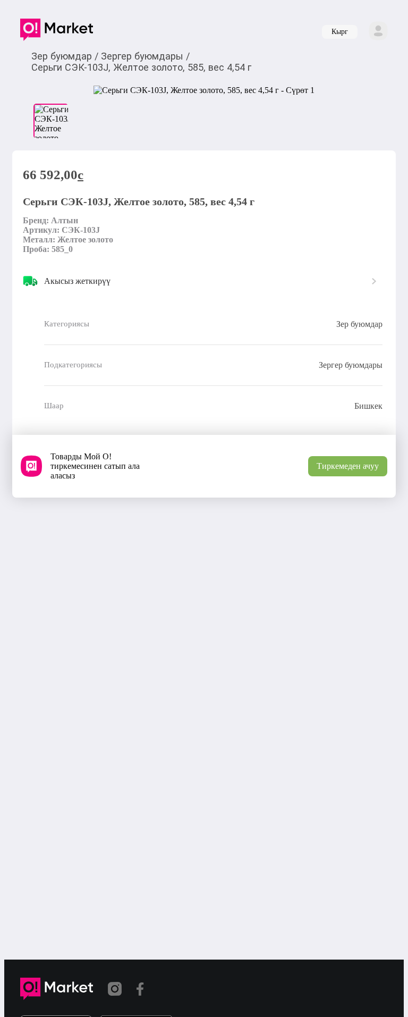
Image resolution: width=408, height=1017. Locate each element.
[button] (56, 32)
